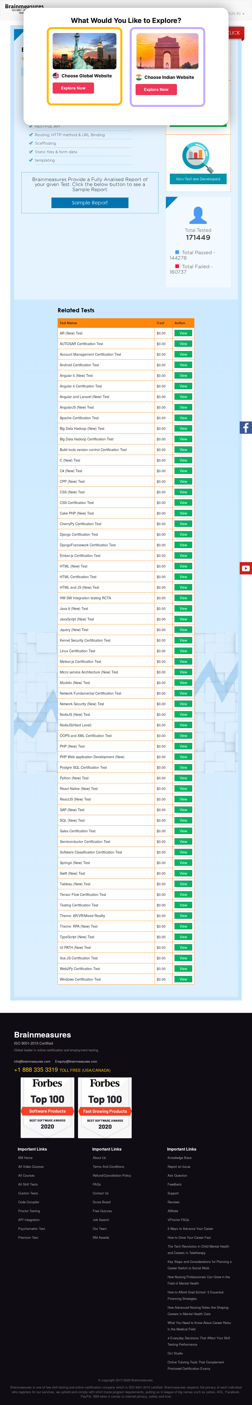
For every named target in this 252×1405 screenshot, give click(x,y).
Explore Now (73, 87)
